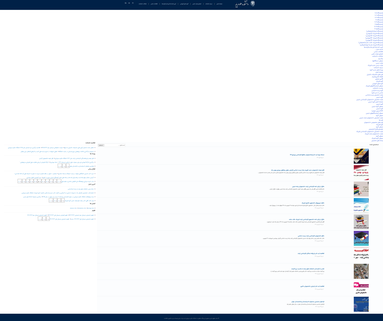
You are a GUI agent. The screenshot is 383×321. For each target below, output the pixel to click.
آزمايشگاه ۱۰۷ (379, 15)
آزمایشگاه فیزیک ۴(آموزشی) (374, 40)
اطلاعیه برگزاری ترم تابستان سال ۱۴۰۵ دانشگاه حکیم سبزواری (24, 148)
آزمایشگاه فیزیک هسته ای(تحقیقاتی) (371, 45)
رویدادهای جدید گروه (376, 70)
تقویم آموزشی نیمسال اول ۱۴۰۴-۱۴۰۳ (58, 215)
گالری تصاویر (379, 79)
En (125, 3)
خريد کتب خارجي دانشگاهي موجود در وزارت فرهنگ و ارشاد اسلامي (76, 174)
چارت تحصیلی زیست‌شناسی (374, 95)
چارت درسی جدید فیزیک (375, 65)
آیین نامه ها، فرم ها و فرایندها (169, 4)
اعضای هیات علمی (196, 4)
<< (58, 182)
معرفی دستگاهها (377, 61)
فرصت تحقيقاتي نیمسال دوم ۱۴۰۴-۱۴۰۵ (52, 148)
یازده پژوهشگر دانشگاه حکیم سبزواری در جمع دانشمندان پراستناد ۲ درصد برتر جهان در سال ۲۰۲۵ (68, 197)
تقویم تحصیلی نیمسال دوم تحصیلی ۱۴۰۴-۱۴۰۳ (81, 215)
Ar (129, 3)
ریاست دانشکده (378, 88)
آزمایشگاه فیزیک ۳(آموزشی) (374, 38)
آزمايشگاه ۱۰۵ (379, 13)
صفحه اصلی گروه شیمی (375, 102)
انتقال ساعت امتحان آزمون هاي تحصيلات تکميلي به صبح (79, 148)
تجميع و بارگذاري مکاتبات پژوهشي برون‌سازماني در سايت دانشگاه (76, 152)
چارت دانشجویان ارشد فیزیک (374, 134)
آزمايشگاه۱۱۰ (379, 20)
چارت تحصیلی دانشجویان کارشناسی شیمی (369, 99)
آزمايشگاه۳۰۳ (378, 26)
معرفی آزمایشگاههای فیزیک (374, 86)
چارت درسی (379, 63)
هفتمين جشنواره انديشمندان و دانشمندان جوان (82, 166)
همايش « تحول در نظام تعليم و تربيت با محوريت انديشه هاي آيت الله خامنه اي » (35, 174)
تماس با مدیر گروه (377, 93)
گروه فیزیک (379, 81)
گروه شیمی (379, 97)
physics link (73, 208)
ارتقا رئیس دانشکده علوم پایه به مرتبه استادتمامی (81, 189)
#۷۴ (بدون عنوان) (377, 111)
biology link (90, 208)
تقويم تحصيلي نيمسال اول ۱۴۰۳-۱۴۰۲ (59, 219)
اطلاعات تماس (154, 4)
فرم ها (381, 120)
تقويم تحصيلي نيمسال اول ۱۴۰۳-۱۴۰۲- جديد (82, 219)
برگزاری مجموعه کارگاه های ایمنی (32, 197)
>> (59, 167)
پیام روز (380, 58)
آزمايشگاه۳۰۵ (378, 29)
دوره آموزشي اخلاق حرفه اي (34, 178)
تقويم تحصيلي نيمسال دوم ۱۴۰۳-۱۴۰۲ (37, 215)
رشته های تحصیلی (377, 140)
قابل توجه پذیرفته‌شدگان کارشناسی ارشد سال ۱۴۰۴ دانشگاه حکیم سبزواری (74, 158)
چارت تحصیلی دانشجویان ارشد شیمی (371, 118)
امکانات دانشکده (143, 4)
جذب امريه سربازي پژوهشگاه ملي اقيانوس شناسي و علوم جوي (77, 182)
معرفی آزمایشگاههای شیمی (374, 113)
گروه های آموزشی (184, 4)
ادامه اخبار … (379, 49)
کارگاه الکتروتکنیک (377, 77)
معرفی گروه (379, 115)
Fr (133, 3)
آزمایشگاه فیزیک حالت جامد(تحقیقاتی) (371, 42)
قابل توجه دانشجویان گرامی (46, 158)
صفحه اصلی (219, 4)
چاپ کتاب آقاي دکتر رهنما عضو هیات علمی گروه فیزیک (79, 201)
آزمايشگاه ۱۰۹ (379, 17)
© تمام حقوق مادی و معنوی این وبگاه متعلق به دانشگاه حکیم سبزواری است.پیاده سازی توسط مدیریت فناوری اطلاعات (191, 318)
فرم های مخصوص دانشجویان (373, 122)
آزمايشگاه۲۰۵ (379, 24)
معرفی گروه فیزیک (377, 138)
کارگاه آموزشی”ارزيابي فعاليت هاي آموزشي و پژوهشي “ (34, 162)
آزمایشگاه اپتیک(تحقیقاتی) (374, 31)
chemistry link (82, 208)
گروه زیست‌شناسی (377, 90)
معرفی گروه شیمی (377, 106)
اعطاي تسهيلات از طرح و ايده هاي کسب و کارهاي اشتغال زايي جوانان (39, 152)
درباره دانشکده (208, 4)
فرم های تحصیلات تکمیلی (375, 74)
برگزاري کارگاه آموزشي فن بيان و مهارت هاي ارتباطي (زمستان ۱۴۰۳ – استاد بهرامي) (72, 162)
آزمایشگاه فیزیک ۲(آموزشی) (374, 36)
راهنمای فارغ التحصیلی (376, 129)
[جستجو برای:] (114, 145)
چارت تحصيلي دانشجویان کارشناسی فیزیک (369, 131)
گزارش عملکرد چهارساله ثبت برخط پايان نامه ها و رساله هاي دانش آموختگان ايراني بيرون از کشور (68, 178)
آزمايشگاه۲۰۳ (379, 22)
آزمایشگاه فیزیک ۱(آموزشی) (374, 33)
